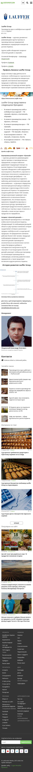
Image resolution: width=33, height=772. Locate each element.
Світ (18, 638)
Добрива (20, 660)
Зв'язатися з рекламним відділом (8, 705)
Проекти (5, 632)
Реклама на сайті (7, 702)
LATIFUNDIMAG (22, 718)
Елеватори (20, 649)
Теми (4, 652)
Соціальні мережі (9, 709)
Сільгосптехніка (22, 646)
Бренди (19, 678)
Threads (4, 728)
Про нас (19, 699)
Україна (19, 635)
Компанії (20, 675)
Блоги (9, 582)
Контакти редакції (23, 711)
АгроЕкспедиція (7, 642)
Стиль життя (6, 684)
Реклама (5, 696)
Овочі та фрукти (22, 654)
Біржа (19, 716)
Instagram (5, 720)
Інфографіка (21, 683)
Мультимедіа (22, 681)
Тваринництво (6, 658)
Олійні (19, 643)
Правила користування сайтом (24, 707)
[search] (27, 3)
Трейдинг (5, 661)
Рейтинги (5, 678)
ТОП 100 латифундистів (7, 646)
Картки (4, 689)
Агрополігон (6, 640)
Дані (19, 667)
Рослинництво (6, 655)
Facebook (11, 62)
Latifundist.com (23, 696)
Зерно (19, 641)
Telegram (5, 717)
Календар (20, 670)
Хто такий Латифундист (21, 702)
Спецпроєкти (11, 551)
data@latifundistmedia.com (10, 308)
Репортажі (5, 692)
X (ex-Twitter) (6, 725)
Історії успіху (6, 681)
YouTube (5, 714)
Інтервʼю (5, 670)
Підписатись (26, 742)
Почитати (6, 667)
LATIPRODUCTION (23, 721)
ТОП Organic (6, 650)
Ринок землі (6, 663)
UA (23, 3)
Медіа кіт (5, 699)
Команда (20, 714)
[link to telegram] (3, 751)
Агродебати (6, 687)
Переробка (20, 657)
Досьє (19, 673)
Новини (12, 450)
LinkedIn (10, 66)
